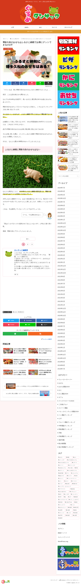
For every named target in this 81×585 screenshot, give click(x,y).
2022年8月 (61, 237)
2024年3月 (61, 191)
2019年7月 (61, 369)
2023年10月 (62, 198)
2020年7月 (61, 326)
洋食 (60, 433)
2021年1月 (61, 305)
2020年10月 (62, 315)
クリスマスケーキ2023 (66, 401)
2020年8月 (61, 323)
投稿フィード (62, 533)
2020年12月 (62, 308)
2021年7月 (61, 283)
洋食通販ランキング (65, 436)
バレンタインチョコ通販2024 (69, 411)
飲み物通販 (62, 443)
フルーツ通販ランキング (67, 422)
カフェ (61, 397)
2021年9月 (61, 276)
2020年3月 (61, 340)
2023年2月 (61, 216)
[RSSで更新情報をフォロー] (17, 274)
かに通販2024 (63, 394)
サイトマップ (54, 580)
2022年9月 (61, 234)
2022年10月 (62, 230)
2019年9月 (61, 362)
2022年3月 (61, 255)
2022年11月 (62, 227)
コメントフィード (64, 537)
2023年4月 (61, 212)
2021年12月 (62, 266)
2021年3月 (61, 298)
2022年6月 (61, 244)
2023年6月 (61, 205)
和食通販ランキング (65, 429)
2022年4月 (61, 251)
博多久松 (22, 312)
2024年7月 (61, 188)
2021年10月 (62, 273)
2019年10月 (62, 358)
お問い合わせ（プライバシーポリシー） (69, 580)
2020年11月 (62, 312)
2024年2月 (61, 195)
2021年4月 (61, 294)
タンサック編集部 (21, 250)
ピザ (60, 418)
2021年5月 (61, 291)
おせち (15, 312)
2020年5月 (61, 333)
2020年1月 (61, 347)
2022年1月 (61, 262)
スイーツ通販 (63, 408)
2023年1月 (61, 219)
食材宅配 (62, 440)
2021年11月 (62, 269)
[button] (77, 176)
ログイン (61, 528)
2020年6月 (61, 330)
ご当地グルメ (63, 404)
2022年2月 (61, 259)
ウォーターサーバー (65, 379)
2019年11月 (62, 354)
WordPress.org (63, 541)
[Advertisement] (28, 293)
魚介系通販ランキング (66, 447)
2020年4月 (61, 337)
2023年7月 (61, 202)
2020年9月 (61, 319)
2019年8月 (61, 365)
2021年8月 (61, 280)
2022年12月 (62, 223)
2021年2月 (61, 301)
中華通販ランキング (65, 426)
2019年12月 (62, 351)
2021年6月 (61, 287)
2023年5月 (61, 209)
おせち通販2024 (8, 312)
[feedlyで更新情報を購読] (15, 274)
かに (60, 390)
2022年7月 (61, 241)
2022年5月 (61, 248)
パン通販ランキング (65, 415)
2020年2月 (61, 344)
